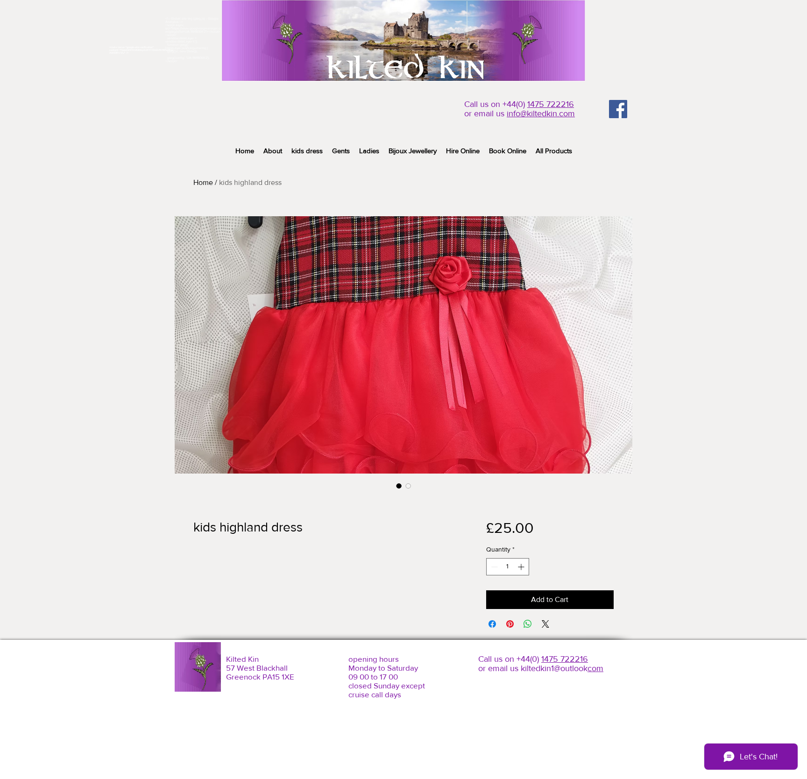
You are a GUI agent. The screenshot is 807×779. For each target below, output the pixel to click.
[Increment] (522, 567)
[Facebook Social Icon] (618, 109)
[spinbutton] (507, 567)
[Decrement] (493, 567)
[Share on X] (545, 624)
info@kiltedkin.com (541, 113)
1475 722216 (550, 104)
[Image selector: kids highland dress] (399, 485)
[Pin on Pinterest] (510, 624)
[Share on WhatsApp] (527, 624)
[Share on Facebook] (492, 624)
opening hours (374, 658)
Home (203, 182)
